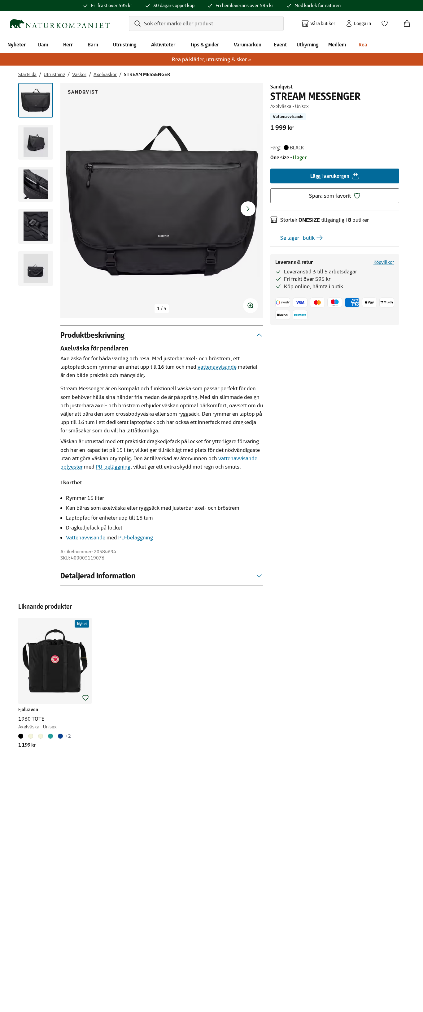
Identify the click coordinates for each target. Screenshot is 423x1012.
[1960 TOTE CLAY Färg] (31, 736)
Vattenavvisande (85, 537)
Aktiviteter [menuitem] (163, 44)
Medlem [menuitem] (337, 44)
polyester (71, 466)
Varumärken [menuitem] (247, 44)
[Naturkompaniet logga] (59, 23)
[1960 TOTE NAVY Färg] (60, 736)
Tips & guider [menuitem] (204, 44)
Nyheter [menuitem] (16, 44)
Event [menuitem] (280, 44)
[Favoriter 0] (387, 21)
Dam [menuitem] (43, 44)
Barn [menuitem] (93, 44)
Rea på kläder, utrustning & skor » (211, 59)
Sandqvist (281, 86)
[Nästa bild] (248, 208)
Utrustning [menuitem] (124, 44)
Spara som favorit (330, 195)
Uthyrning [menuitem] (307, 44)
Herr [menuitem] (68, 44)
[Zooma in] (250, 305)
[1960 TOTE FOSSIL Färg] (41, 736)
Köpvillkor (383, 262)
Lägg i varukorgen (329, 176)
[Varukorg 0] (409, 21)
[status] (162, 308)
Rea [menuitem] (363, 44)
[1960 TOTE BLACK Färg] (22, 736)
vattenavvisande (217, 366)
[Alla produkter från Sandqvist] (83, 92)
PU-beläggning (113, 466)
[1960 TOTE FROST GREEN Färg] (50, 736)
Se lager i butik (297, 237)
